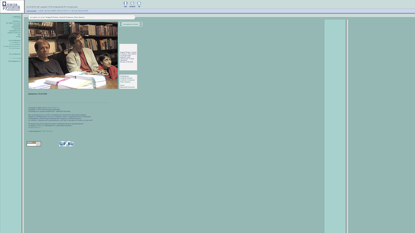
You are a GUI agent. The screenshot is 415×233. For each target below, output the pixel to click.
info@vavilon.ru (34, 127)
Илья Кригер (125, 82)
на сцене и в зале (37, 17)
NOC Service (47, 131)
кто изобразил (15, 54)
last (125, 6)
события (17, 29)
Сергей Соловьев (127, 80)
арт (19, 34)
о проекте (17, 16)
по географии (14, 44)
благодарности (14, 61)
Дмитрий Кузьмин (127, 87)
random (132, 6)
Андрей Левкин (126, 78)
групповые (16, 27)
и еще (18, 36)
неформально (15, 31)
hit (139, 6)
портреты (17, 21)
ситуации (17, 25)
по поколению (14, 48)
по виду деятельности (11, 46)
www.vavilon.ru (53, 108)
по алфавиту (15, 42)
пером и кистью (14, 32)
